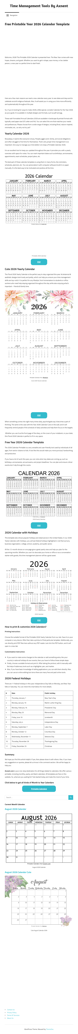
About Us (10, 1018)
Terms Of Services (13, 1015)
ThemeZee (49, 1029)
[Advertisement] (39, 40)
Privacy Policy (11, 1012)
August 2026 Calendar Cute (18, 872)
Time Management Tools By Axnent (39, 5)
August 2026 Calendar (15, 809)
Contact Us (11, 1009)
